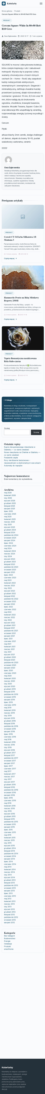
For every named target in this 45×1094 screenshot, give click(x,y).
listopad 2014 (9, 851)
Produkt (6, 20)
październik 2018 (11, 726)
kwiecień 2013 (9, 901)
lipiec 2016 (8, 798)
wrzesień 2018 (10, 729)
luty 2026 (8, 498)
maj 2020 (8, 676)
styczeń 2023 (9, 591)
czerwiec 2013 (10, 896)
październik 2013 (11, 885)
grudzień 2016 (10, 784)
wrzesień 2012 (10, 920)
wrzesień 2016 (10, 792)
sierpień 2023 (9, 572)
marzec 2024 (9, 554)
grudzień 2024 (10, 530)
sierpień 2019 (9, 700)
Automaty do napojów (13, 465)
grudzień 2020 (10, 657)
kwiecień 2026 (10, 495)
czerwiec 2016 (10, 800)
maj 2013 (7, 899)
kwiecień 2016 (10, 806)
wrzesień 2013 (10, 888)
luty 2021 (7, 652)
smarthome (8, 949)
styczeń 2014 (9, 877)
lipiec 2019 (8, 702)
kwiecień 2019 (10, 710)
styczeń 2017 (9, 782)
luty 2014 (8, 875)
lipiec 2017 (8, 766)
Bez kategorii (9, 936)
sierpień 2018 (9, 731)
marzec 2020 (9, 681)
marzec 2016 (9, 808)
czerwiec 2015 (10, 832)
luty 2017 (8, 779)
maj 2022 (7, 612)
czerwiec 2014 (10, 864)
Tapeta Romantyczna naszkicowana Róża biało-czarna (20, 360)
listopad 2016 (9, 787)
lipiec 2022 (8, 607)
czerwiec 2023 (10, 577)
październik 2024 (11, 535)
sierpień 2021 (9, 636)
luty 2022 (8, 620)
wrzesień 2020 (10, 665)
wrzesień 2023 (10, 570)
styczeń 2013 (9, 909)
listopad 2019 (9, 692)
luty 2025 (8, 524)
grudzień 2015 (10, 816)
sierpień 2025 (9, 508)
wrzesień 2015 (10, 824)
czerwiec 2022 (10, 609)
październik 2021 (11, 631)
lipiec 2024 (8, 543)
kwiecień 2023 (10, 583)
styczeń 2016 (9, 814)
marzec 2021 (9, 649)
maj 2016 (7, 803)
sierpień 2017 (9, 763)
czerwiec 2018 (10, 737)
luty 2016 (8, 811)
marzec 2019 (9, 713)
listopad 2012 (9, 914)
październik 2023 (11, 567)
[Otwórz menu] (41, 3)
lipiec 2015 (8, 830)
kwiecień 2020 (10, 678)
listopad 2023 (9, 564)
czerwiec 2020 (10, 673)
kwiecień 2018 (10, 742)
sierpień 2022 (9, 604)
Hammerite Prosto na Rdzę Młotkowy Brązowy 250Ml (21, 299)
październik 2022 (11, 599)
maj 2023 (7, 580)
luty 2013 (7, 906)
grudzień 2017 (10, 753)
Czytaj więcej (9, 258)
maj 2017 (7, 771)
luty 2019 (8, 715)
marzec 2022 (9, 617)
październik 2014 (11, 853)
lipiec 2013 (8, 893)
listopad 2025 (9, 506)
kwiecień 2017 (10, 774)
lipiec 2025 (8, 511)
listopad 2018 (9, 723)
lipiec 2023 (8, 575)
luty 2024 (8, 556)
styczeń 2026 (9, 501)
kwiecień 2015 (9, 838)
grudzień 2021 (10, 625)
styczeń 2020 (9, 686)
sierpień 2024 (9, 540)
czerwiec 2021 (10, 641)
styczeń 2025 (9, 527)
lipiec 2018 (8, 734)
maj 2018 (7, 739)
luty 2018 (8, 747)
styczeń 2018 (9, 750)
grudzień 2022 (10, 593)
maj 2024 (8, 548)
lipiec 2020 (8, 670)
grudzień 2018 (10, 721)
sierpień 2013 (9, 891)
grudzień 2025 (10, 503)
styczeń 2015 (9, 845)
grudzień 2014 (10, 848)
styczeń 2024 (9, 559)
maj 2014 (7, 867)
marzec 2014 (9, 872)
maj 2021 (7, 644)
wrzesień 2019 (10, 697)
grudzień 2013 (10, 880)
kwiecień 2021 (9, 646)
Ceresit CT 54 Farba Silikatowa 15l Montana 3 (20, 238)
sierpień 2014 (9, 859)
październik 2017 (11, 758)
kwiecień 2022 (10, 615)
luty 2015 (7, 843)
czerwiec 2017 (10, 769)
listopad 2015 (9, 819)
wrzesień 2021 (10, 633)
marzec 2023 (9, 585)
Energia (7, 941)
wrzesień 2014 (10, 856)
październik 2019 (11, 694)
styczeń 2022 (9, 623)
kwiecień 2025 (10, 519)
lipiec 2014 (8, 861)
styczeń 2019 (9, 718)
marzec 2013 (9, 904)
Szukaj (7, 428)
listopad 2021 (9, 628)
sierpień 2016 (9, 795)
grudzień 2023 (10, 562)
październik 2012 (11, 917)
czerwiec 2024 (10, 546)
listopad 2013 (9, 883)
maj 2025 (7, 516)
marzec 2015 (9, 840)
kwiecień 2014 (10, 869)
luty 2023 (8, 588)
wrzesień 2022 (10, 601)
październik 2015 (11, 822)
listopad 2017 (9, 755)
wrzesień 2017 (10, 761)
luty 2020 (8, 684)
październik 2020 (11, 662)
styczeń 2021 (9, 654)
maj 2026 (8, 493)
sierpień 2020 (9, 668)
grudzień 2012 (10, 912)
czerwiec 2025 (10, 514)
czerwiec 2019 (10, 705)
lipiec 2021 (8, 638)
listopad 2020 (9, 660)
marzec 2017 (9, 776)
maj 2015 (7, 835)
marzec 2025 (9, 522)
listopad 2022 (9, 596)
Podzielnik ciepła (11, 458)
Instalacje (8, 944)
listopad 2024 (9, 532)
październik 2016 (11, 790)
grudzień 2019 (10, 689)
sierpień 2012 (9, 922)
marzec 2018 (9, 745)
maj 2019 (7, 707)
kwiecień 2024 (10, 551)
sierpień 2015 (9, 827)
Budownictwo (9, 938)
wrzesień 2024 (10, 538)
